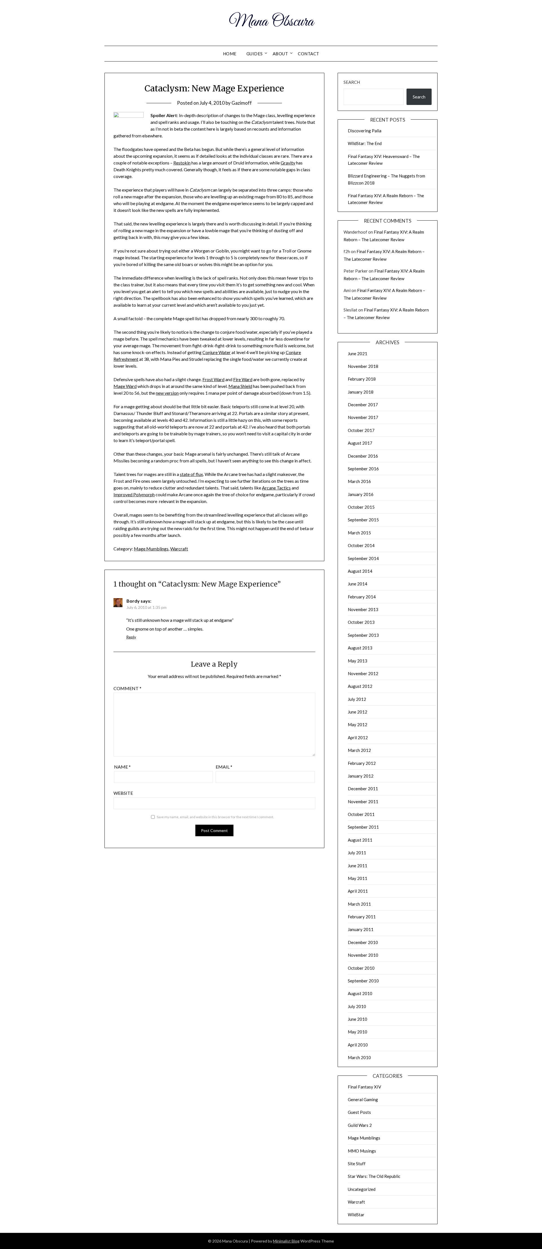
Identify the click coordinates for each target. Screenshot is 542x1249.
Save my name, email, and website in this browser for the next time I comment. (215, 817)
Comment (127, 688)
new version (167, 393)
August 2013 (360, 647)
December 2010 (363, 942)
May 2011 (357, 878)
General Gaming (363, 1099)
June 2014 (357, 583)
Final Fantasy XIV (364, 1086)
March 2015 (359, 532)
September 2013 (363, 635)
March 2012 (359, 750)
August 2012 (360, 686)
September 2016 (363, 468)
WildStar (356, 1214)
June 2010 (357, 1019)
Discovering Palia (364, 130)
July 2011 (357, 852)
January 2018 (360, 391)
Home (230, 53)
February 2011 (362, 916)
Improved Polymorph (134, 494)
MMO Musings (362, 1150)
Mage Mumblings (151, 548)
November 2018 (363, 366)
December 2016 (363, 455)
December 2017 (363, 404)
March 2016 (359, 481)
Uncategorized (361, 1189)
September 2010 (363, 980)
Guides (254, 53)
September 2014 (363, 558)
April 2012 (358, 737)
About (280, 53)
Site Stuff (357, 1163)
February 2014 (362, 596)
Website (123, 793)
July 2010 (357, 1006)
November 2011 (363, 801)
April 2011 (358, 891)
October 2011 (361, 814)
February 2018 (362, 378)
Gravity (288, 162)
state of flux (191, 474)
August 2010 (360, 993)
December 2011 (363, 788)
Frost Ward (213, 379)
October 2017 (361, 430)
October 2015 (361, 507)
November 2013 (363, 609)
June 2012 (357, 711)
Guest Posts (359, 1112)
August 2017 (360, 442)
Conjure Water (216, 352)
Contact (308, 53)
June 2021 (357, 353)
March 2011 (359, 903)
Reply (131, 637)
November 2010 (363, 955)
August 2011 (360, 839)
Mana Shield (240, 386)
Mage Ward (125, 386)
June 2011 (357, 865)
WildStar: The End (365, 143)
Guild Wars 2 (360, 1125)
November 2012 (363, 673)
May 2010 (357, 1031)
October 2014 (361, 545)
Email (224, 766)
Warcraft (179, 548)
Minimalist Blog (286, 1241)
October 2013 (361, 622)
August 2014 (360, 571)
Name (122, 766)
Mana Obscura (271, 22)
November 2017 (363, 417)
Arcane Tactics (276, 487)
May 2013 (357, 660)
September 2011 (363, 826)
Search (352, 82)
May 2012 (357, 724)
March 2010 (359, 1057)
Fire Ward (242, 379)
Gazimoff (241, 103)
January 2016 (360, 494)
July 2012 (357, 699)
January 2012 (360, 775)
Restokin (182, 162)
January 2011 (360, 929)
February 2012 (362, 763)
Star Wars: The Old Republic (374, 1176)
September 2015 (363, 519)
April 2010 (358, 1044)
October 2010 (361, 968)
